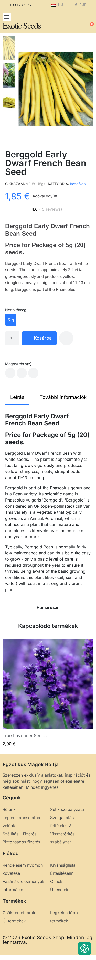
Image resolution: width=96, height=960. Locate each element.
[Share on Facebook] (10, 373)
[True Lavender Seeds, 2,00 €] (48, 693)
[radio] (10, 320)
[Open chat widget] (84, 948)
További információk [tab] (63, 397)
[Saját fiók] (73, 22)
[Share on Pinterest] (33, 373)
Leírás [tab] (17, 397)
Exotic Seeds (22, 25)
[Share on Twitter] (22, 373)
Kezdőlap (78, 184)
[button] (7, 17)
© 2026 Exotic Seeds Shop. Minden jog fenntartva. (47, 940)
